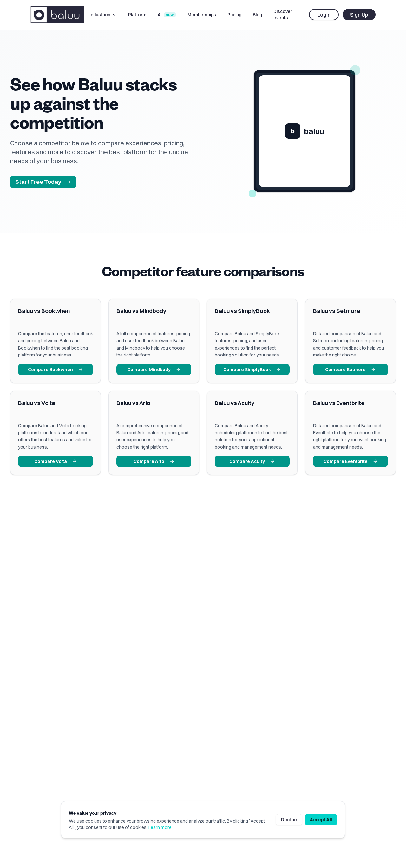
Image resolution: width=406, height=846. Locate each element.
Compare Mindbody (149, 369)
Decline (289, 820)
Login (324, 14)
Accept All (321, 820)
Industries (99, 14)
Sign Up (359, 14)
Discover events (282, 15)
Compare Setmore (345, 369)
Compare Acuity (247, 461)
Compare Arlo (149, 461)
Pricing (234, 14)
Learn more (160, 827)
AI (166, 14)
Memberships (201, 14)
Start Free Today (38, 181)
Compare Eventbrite (346, 461)
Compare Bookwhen (50, 369)
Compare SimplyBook (247, 369)
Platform (137, 14)
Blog (257, 14)
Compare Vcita (50, 461)
